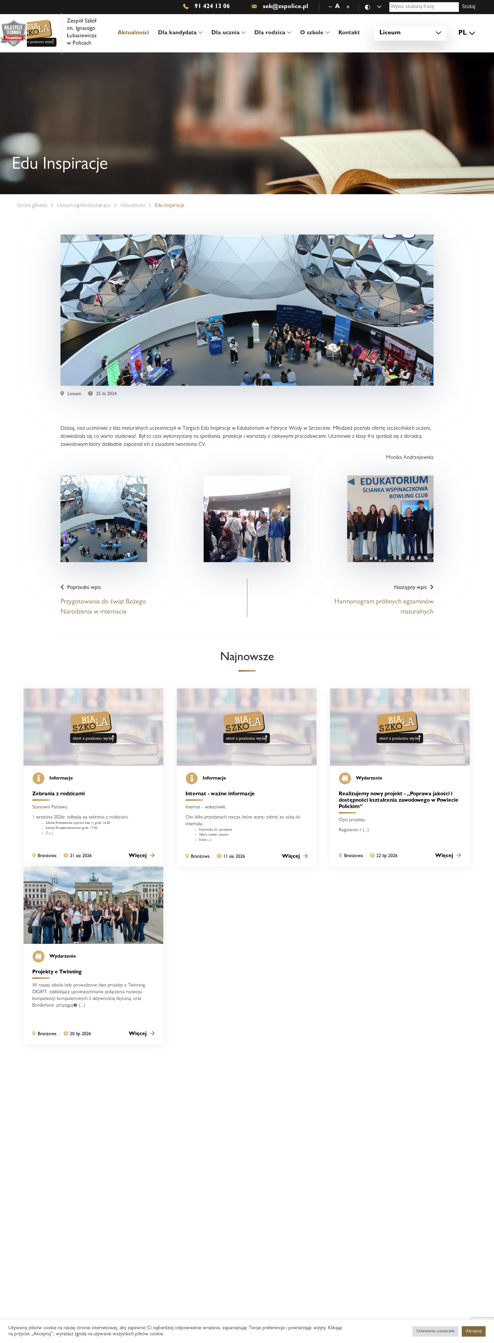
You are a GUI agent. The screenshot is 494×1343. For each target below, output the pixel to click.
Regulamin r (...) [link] (354, 830)
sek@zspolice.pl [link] (285, 7)
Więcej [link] (138, 856)
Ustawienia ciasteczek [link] (435, 1331)
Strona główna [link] (32, 206)
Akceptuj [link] (474, 1331)
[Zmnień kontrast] (376, 7)
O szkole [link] (312, 33)
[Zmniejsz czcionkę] (330, 7)
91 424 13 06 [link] (212, 7)
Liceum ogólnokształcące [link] (84, 206)
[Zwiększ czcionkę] (348, 7)
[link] (62, 33)
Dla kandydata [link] (177, 33)
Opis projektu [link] (352, 820)
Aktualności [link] (133, 33)
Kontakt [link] (349, 33)
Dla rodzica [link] (269, 33)
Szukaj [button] (468, 7)
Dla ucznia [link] (225, 33)
